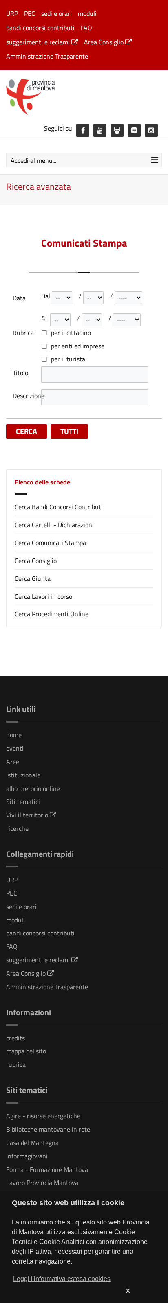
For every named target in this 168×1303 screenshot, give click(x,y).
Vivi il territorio (28, 815)
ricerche (17, 828)
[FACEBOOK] (82, 130)
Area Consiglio (104, 42)
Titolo (20, 373)
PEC (29, 13)
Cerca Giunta (33, 578)
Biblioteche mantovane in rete (48, 1129)
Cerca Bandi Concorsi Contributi (59, 507)
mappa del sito (26, 1051)
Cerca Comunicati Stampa (50, 542)
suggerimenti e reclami (38, 42)
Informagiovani (27, 1156)
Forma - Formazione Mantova (47, 1169)
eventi (15, 748)
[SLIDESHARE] (117, 130)
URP (12, 13)
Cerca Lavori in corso (43, 596)
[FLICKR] (134, 130)
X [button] (128, 1291)
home (14, 735)
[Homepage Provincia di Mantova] (84, 96)
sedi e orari (56, 13)
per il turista (68, 359)
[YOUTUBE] (99, 130)
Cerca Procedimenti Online (51, 614)
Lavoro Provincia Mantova (42, 1182)
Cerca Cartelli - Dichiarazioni (54, 525)
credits (15, 1038)
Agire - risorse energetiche (43, 1116)
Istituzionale (23, 775)
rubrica (16, 1064)
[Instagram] (151, 130)
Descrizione (27, 396)
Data (19, 298)
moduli (87, 13)
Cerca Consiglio (36, 560)
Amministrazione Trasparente (47, 56)
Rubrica (23, 332)
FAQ (86, 28)
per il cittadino (71, 332)
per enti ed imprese (77, 346)
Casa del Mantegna (32, 1143)
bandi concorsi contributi (40, 28)
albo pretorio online (33, 788)
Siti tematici (23, 801)
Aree (12, 761)
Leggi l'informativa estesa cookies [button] (62, 1278)
